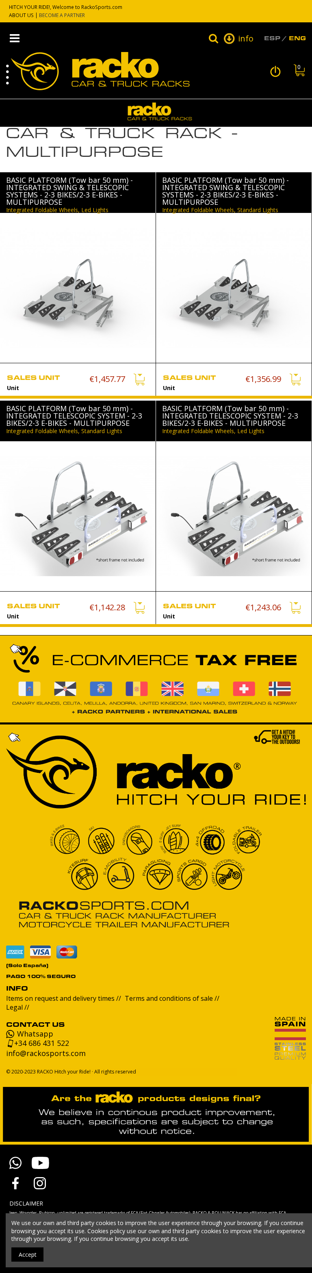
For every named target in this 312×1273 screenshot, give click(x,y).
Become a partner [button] (62, 15)
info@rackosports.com (46, 1053)
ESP (272, 38)
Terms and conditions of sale (169, 998)
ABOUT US (21, 15)
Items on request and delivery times (61, 998)
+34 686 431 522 (41, 1043)
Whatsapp (35, 1034)
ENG (297, 38)
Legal (15, 1007)
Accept (28, 1254)
